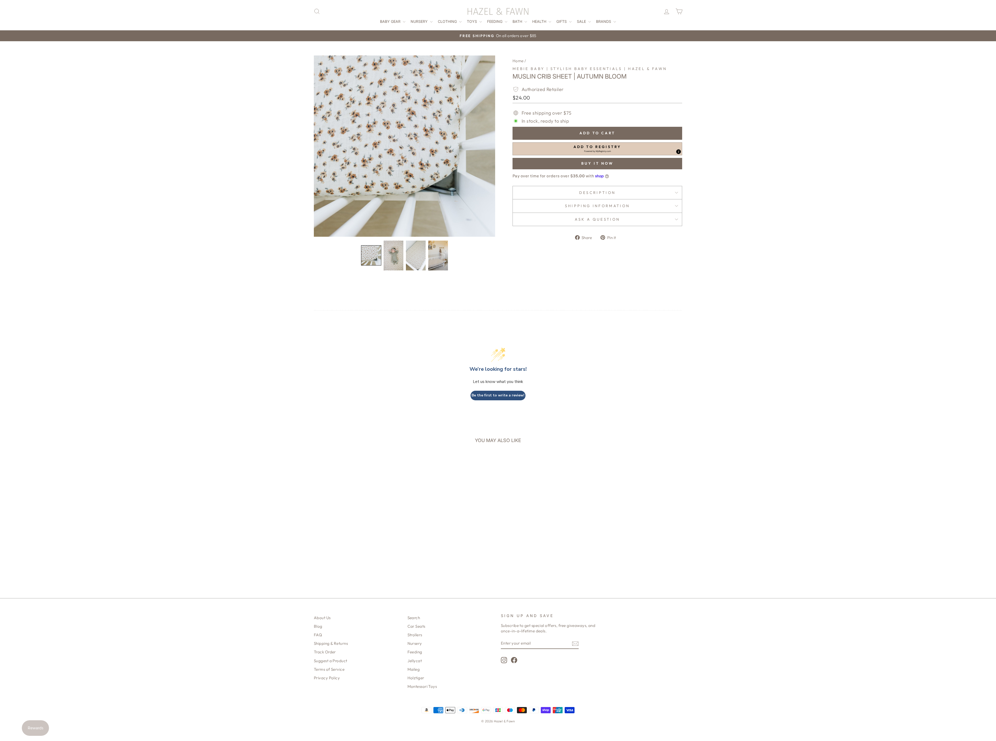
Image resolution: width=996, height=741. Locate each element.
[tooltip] (678, 151)
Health (539, 21)
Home (518, 60)
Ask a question (597, 219)
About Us (322, 617)
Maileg (413, 669)
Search (413, 617)
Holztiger (415, 677)
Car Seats (416, 626)
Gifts (562, 21)
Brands (604, 21)
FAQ (318, 634)
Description (597, 192)
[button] (371, 255)
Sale (582, 21)
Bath (518, 21)
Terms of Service (329, 669)
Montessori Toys (422, 686)
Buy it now (597, 163)
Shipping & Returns (331, 643)
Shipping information (597, 206)
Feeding (495, 21)
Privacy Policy (327, 677)
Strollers (414, 634)
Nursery (420, 21)
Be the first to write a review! (498, 395)
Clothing (448, 21)
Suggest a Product (330, 660)
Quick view (358, 537)
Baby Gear (391, 21)
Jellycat (414, 660)
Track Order (325, 651)
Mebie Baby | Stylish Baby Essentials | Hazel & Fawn (590, 68)
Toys (472, 21)
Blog (318, 626)
